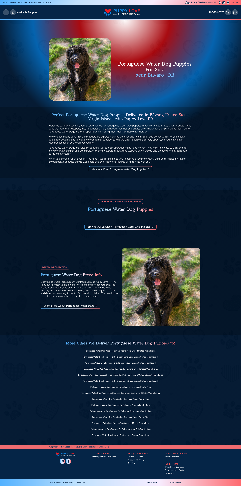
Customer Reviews (135, 457)
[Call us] (228, 12)
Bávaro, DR (81, 447)
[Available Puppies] (13, 12)
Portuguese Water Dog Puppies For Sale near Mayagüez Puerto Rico (120, 387)
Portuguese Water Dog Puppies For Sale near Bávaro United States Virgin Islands (120, 351)
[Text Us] (235, 12)
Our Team (132, 463)
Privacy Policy (175, 482)
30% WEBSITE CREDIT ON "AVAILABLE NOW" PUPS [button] (27, 2)
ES (237, 2)
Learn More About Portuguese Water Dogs (69, 305)
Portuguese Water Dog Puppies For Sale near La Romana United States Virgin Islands (120, 369)
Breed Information (172, 457)
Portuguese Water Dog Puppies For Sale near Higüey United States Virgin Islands (120, 363)
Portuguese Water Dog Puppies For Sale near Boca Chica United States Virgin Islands (120, 381)
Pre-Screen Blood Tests (174, 470)
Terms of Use (152, 482)
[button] (219, 2)
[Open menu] (6, 12)
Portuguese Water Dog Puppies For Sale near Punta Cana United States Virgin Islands (120, 357)
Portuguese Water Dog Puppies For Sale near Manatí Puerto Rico (120, 423)
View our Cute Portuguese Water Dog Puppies (119, 169)
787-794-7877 (216, 12)
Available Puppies (27, 12)
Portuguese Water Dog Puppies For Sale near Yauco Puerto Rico (120, 399)
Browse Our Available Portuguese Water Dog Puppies (118, 226)
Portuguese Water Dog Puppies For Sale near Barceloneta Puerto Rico (120, 411)
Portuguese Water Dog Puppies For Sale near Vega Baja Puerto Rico (120, 429)
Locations (69, 447)
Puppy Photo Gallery (136, 460)
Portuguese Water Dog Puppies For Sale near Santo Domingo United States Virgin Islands (120, 393)
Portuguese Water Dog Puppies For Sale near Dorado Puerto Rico (120, 435)
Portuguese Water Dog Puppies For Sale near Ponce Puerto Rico (120, 417)
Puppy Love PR (56, 447)
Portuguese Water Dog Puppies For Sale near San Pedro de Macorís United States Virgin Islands (120, 375)
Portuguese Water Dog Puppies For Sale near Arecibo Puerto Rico (120, 405)
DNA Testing (170, 473)
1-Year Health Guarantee (174, 467)
